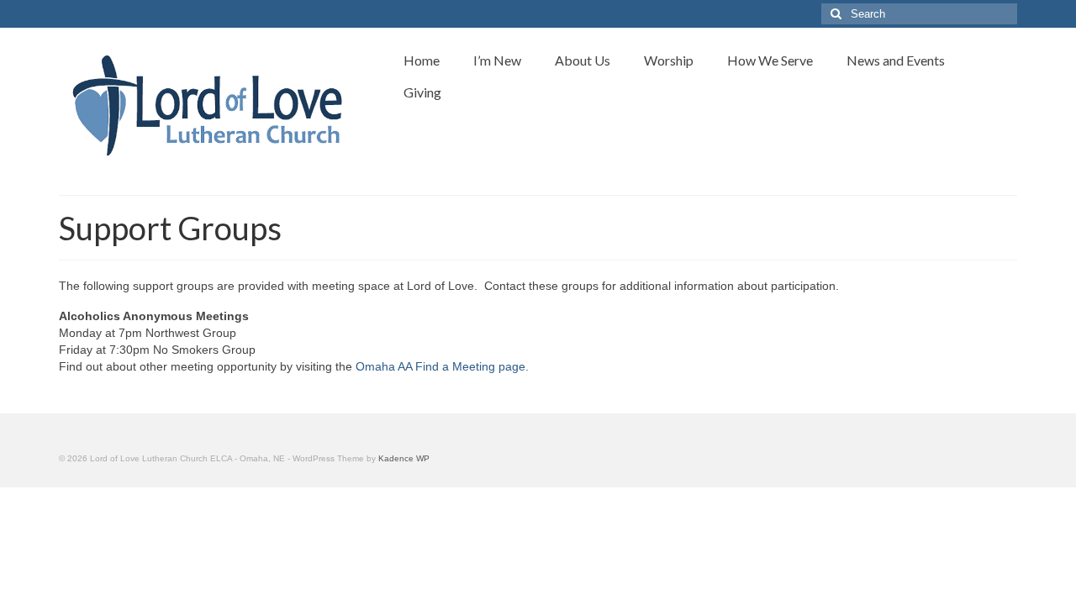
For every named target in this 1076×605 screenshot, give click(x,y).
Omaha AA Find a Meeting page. (442, 366)
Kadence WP (404, 458)
